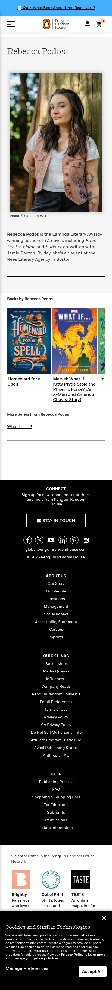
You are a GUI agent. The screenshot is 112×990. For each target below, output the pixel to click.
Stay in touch (58, 521)
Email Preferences (56, 701)
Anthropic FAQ (56, 755)
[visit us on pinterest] (74, 540)
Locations (56, 598)
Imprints (56, 637)
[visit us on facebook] (27, 540)
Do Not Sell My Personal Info (56, 732)
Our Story (56, 583)
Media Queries (56, 671)
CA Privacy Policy (56, 724)
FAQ (56, 789)
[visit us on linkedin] (62, 540)
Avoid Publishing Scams (56, 747)
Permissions (56, 820)
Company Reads (56, 686)
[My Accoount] (87, 24)
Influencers (56, 678)
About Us (56, 576)
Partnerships (56, 663)
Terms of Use (56, 709)
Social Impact (56, 614)
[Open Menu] (11, 24)
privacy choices (46, 958)
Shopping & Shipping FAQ (56, 797)
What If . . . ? (19, 427)
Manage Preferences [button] (26, 968)
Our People (56, 591)
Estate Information (56, 827)
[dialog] (56, 950)
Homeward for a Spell (24, 381)
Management (56, 606)
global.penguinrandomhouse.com (56, 549)
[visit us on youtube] (51, 540)
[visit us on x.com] (39, 540)
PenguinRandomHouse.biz (56, 694)
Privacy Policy (56, 717)
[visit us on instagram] (86, 540)
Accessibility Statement (56, 621)
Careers (56, 629)
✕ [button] (104, 918)
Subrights (56, 812)
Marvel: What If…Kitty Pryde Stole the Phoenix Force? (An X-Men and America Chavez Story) (74, 389)
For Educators (56, 804)
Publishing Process (56, 781)
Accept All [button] (92, 971)
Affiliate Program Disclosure (56, 740)
